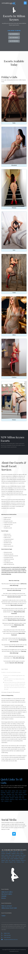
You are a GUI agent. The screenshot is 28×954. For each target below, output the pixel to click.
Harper (25, 794)
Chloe (12, 792)
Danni (20, 792)
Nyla (20, 797)
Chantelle (3, 792)
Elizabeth (14, 165)
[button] (7, 892)
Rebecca (12, 799)
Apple (9, 791)
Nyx (23, 797)
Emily (16, 794)
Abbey (14, 335)
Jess (7, 796)
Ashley (13, 791)
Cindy (14, 292)
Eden (2, 794)
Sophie (25, 799)
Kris (14, 250)
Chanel (24, 791)
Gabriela (20, 794)
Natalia (16, 797)
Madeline (7, 797)
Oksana (14, 208)
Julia (10, 796)
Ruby (14, 123)
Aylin (17, 791)
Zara (11, 801)
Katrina (13, 796)
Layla (20, 796)
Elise (5, 794)
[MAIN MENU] (25, 3)
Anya (6, 791)
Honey (14, 420)
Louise (2, 797)
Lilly (23, 796)
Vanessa (6, 801)
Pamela (7, 799)
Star (2, 801)
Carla (20, 791)
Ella (13, 794)
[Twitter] (14, 834)
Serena (20, 799)
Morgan (12, 797)
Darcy (24, 792)
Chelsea (14, 377)
